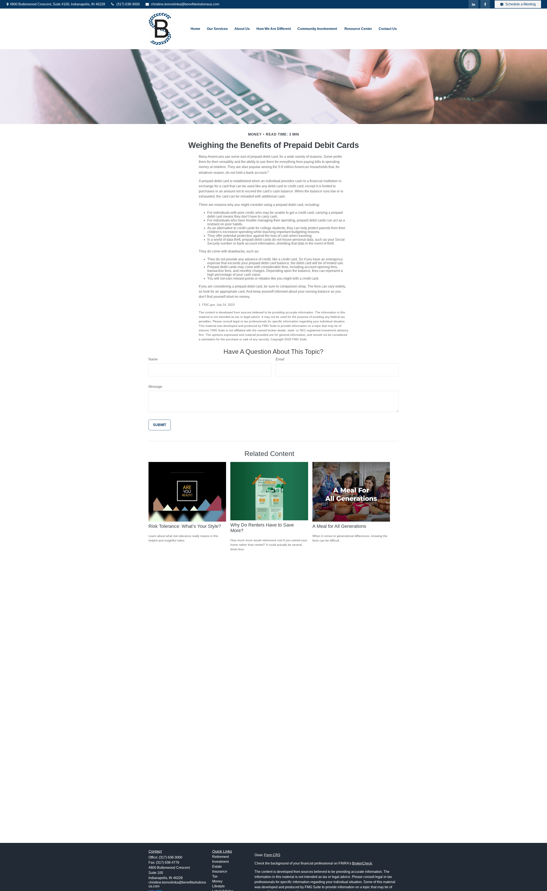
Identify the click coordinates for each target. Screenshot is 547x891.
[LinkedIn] (473, 4)
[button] (195, 29)
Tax (215, 876)
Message (155, 386)
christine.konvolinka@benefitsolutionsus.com (185, 4)
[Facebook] (485, 4)
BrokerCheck (362, 863)
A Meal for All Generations (339, 526)
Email (280, 359)
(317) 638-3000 (128, 4)
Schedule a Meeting (520, 4)
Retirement (220, 857)
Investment (220, 861)
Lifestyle (218, 886)
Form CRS (272, 855)
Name (153, 359)
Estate (217, 866)
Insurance (219, 871)
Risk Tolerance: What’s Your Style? (185, 526)
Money (217, 881)
